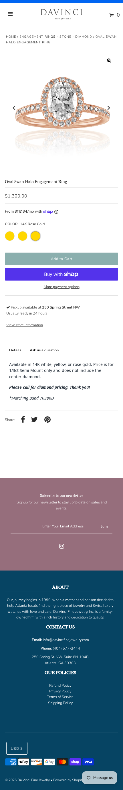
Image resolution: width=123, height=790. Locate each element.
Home (11, 37)
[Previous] (14, 108)
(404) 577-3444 (66, 648)
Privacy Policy (60, 691)
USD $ (17, 748)
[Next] (109, 108)
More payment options (62, 286)
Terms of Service (60, 697)
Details (15, 350)
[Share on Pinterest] (47, 420)
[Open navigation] (10, 15)
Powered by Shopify (68, 780)
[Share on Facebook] (23, 420)
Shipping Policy (60, 703)
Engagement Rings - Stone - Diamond (55, 37)
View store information (24, 325)
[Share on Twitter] (34, 420)
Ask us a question (44, 350)
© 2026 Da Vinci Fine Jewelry (27, 780)
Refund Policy (60, 685)
